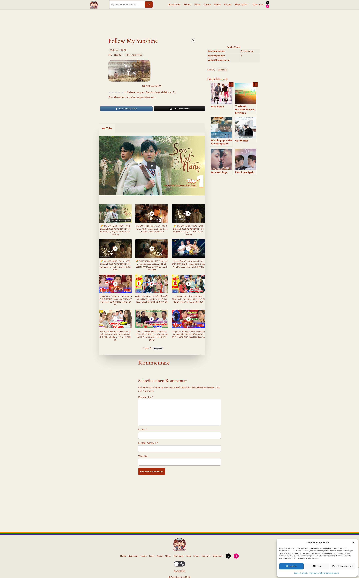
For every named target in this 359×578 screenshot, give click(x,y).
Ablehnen (317, 566)
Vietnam (114, 50)
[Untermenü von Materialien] (248, 4)
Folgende (158, 348)
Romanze (222, 70)
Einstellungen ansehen (342, 566)
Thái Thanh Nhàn (134, 55)
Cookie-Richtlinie (301, 573)
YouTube (107, 128)
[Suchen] (149, 4)
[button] (353, 542)
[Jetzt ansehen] (192, 41)
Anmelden (179, 571)
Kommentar (145, 397)
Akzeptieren (291, 566)
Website (142, 456)
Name (142, 429)
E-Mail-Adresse (148, 443)
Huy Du (117, 55)
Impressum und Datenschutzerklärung (324, 573)
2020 (123, 50)
